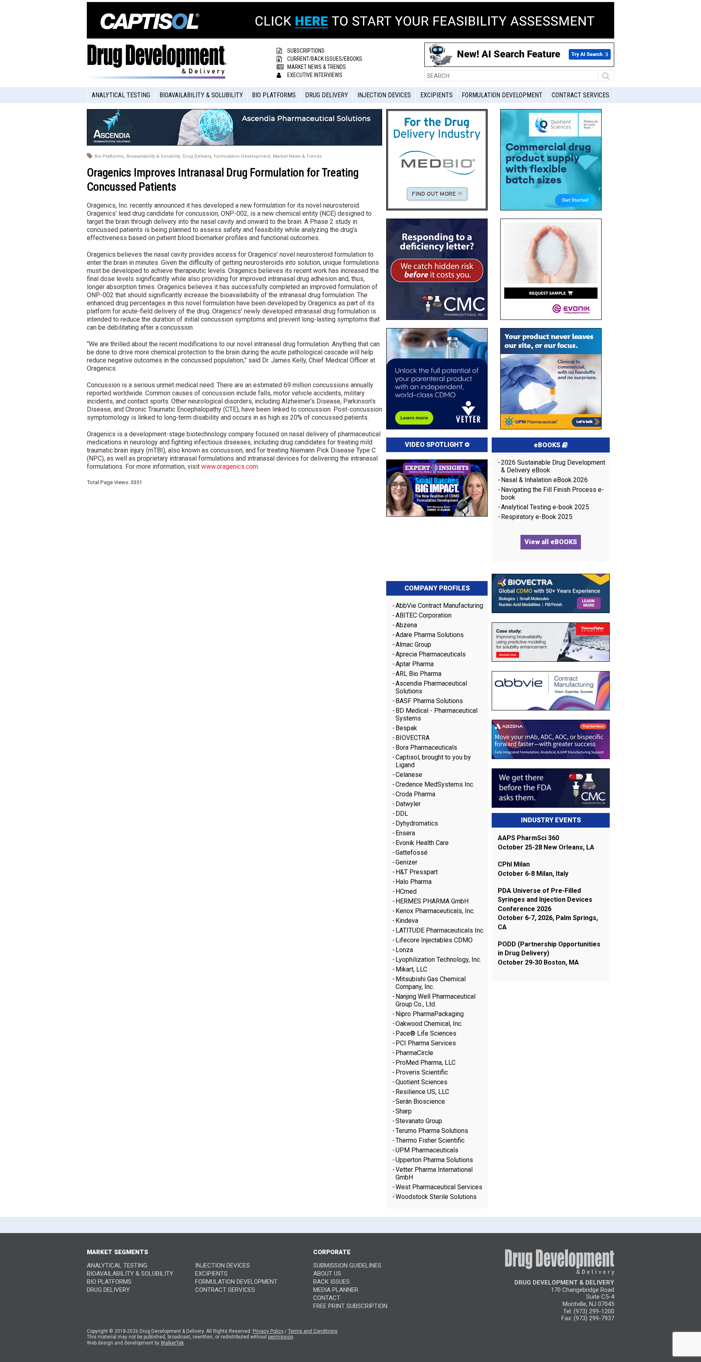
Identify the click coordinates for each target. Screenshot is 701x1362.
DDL (402, 813)
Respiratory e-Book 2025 (536, 517)
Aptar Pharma (415, 664)
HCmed (406, 891)
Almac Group (413, 644)
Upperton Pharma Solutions (435, 1160)
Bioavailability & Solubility (201, 95)
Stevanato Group (419, 1121)
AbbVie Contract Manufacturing (439, 605)
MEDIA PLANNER (335, 1289)
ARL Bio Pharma (418, 674)
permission (280, 1337)
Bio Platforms (274, 95)
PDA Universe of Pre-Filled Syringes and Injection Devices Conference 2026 (545, 900)
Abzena (406, 625)
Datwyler (408, 804)
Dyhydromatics (417, 823)
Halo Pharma (414, 882)
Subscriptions (306, 50)
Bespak (406, 728)
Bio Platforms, (110, 156)
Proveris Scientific (422, 1072)
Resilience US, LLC (422, 1092)
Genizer (406, 862)
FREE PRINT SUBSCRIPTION (350, 1306)
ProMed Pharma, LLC (426, 1062)
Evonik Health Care (422, 843)
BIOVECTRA (413, 738)
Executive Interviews (314, 75)
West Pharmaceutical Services (439, 1187)
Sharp (404, 1111)
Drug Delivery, (197, 156)
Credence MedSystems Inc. (435, 784)
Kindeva (407, 920)
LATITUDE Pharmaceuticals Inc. (440, 930)
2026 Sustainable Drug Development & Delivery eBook (553, 466)
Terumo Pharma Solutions (432, 1131)
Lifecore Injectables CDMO (434, 940)
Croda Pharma (415, 794)
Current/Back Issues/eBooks (324, 59)
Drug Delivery (326, 95)
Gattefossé (412, 852)
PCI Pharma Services (426, 1043)
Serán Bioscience (420, 1101)
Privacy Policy (268, 1331)
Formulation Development (502, 95)
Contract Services (580, 95)
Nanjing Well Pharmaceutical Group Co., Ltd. (435, 1000)
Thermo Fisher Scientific (430, 1140)
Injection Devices (384, 95)
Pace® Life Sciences (426, 1033)
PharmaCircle (414, 1053)
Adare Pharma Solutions (430, 635)
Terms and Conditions (313, 1331)
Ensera (405, 833)
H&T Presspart (417, 872)
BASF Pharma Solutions (429, 701)
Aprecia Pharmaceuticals (431, 654)
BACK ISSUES (331, 1281)
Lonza (404, 950)
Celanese (409, 775)
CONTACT (326, 1298)
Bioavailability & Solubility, (154, 156)
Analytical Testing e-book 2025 (545, 507)
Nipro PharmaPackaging (430, 1014)
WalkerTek (172, 1343)
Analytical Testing (121, 95)
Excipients (436, 95)
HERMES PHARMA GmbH (432, 901)
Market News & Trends (316, 67)
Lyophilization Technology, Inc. (438, 959)
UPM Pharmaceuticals (427, 1150)
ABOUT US (327, 1273)
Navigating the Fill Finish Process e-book (552, 493)
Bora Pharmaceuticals (426, 747)
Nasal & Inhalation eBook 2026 (544, 480)
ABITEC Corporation (424, 615)
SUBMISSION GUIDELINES (347, 1265)
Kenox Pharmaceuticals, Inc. (435, 911)
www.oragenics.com (229, 466)
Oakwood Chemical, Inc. (429, 1023)
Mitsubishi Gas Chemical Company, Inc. (431, 983)
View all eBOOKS (551, 542)
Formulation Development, (242, 156)
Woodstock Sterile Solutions (436, 1197)
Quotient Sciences (421, 1082)
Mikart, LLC (411, 969)
